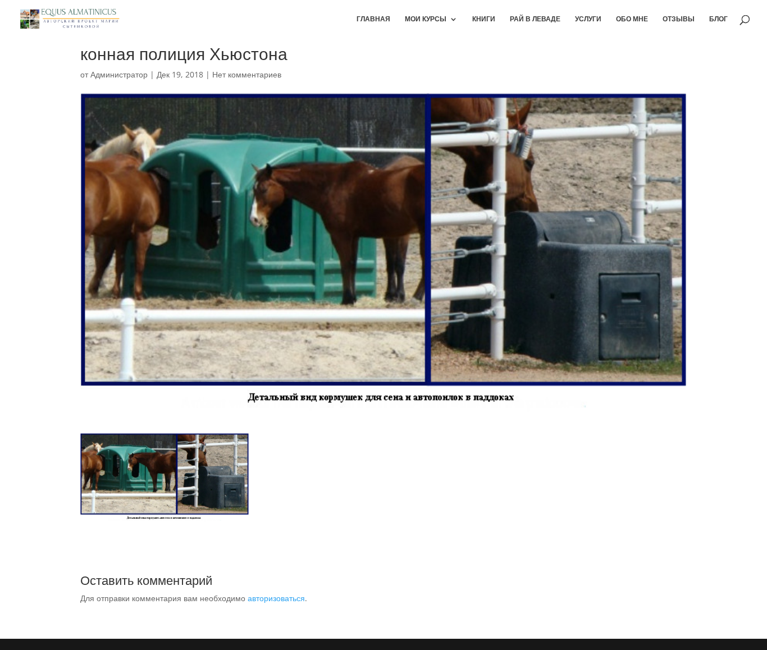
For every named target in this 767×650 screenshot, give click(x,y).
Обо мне (632, 19)
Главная (373, 19)
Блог (718, 19)
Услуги (588, 19)
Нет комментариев (246, 74)
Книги (483, 19)
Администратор (119, 74)
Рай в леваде (535, 19)
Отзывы (679, 19)
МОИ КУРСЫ (425, 19)
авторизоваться (276, 598)
